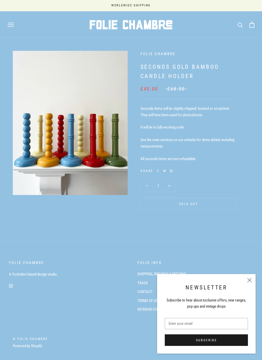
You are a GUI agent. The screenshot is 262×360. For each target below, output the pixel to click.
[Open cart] (251, 25)
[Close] (249, 280)
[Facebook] (157, 170)
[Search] (240, 24)
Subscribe (206, 340)
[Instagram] (11, 286)
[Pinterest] (171, 170)
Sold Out (188, 204)
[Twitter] (164, 170)
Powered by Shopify (27, 346)
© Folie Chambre (30, 339)
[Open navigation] (11, 25)
